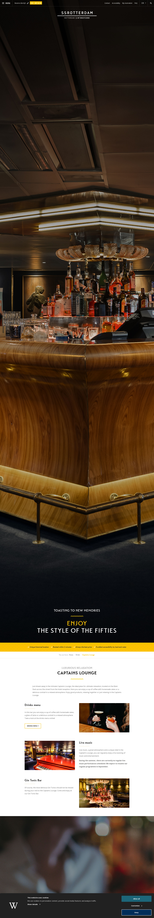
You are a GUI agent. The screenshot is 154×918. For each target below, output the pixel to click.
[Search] (151, 3)
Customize (135, 906)
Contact (107, 3)
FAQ (135, 3)
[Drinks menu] (104, 717)
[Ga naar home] (77, 15)
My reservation (127, 3)
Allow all (136, 899)
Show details (32, 904)
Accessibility (116, 3)
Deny (136, 912)
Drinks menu (32, 726)
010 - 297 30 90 (36, 3)
